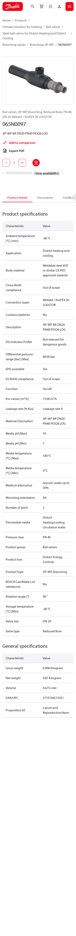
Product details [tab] (17, 198)
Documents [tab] (45, 198)
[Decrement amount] (6, 163)
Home (6, 20)
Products (21, 20)
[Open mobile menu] (69, 6)
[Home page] (12, 6)
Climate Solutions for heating (22, 27)
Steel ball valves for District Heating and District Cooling (34, 35)
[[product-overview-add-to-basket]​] (36, 162)
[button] (50, 6)
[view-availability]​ (46, 173)
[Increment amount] (22, 163)
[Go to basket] (41, 6)
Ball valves (53, 27)
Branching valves (14, 45)
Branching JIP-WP (42, 45)
